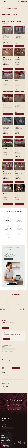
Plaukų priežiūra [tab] (12, 21)
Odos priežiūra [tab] (7, 21)
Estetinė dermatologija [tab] (18, 21)
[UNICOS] (13, 442)
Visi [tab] (3, 21)
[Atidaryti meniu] (1, 1)
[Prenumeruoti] (14, 349)
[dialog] (6, 440)
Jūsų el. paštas (4, 347)
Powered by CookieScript (6, 446)
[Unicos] (5, 1)
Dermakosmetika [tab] (5, 23)
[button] (6, 445)
